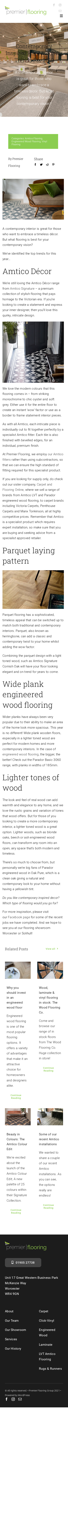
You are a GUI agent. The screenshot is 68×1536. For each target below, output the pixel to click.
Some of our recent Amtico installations (49, 1139)
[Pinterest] (53, 168)
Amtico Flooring (33, 138)
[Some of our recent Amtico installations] (50, 1116)
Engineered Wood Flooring (26, 141)
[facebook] (54, 5)
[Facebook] (35, 168)
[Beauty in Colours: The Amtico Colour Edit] (18, 1116)
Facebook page (19, 917)
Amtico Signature (22, 288)
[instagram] (60, 5)
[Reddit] (47, 168)
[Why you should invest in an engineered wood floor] (18, 970)
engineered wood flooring (20, 754)
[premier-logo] (25, 8)
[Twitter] (41, 168)
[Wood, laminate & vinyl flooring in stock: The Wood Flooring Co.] (50, 970)
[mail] (60, 11)
